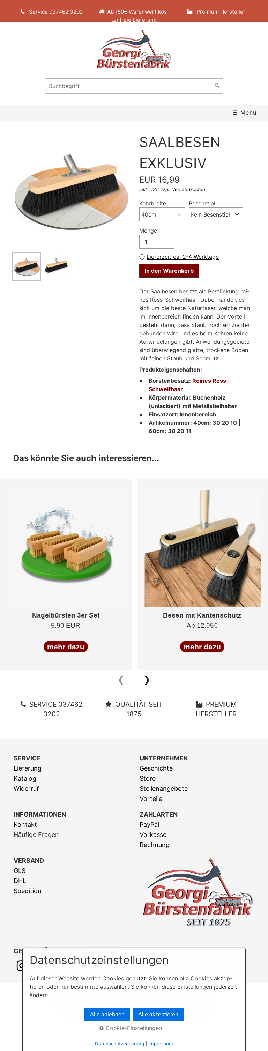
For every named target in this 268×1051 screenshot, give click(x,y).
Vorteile (151, 798)
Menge (148, 230)
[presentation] (121, 678)
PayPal (149, 824)
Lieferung (28, 768)
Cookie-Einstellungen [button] (133, 1027)
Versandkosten (188, 189)
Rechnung (155, 844)
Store (148, 778)
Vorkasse (153, 834)
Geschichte (156, 768)
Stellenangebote (164, 788)
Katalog (25, 778)
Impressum (160, 1043)
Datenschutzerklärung (119, 1043)
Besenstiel (202, 203)
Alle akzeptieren (158, 1014)
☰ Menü (244, 112)
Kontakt (25, 824)
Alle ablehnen (107, 1014)
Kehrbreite (152, 203)
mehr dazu (65, 647)
